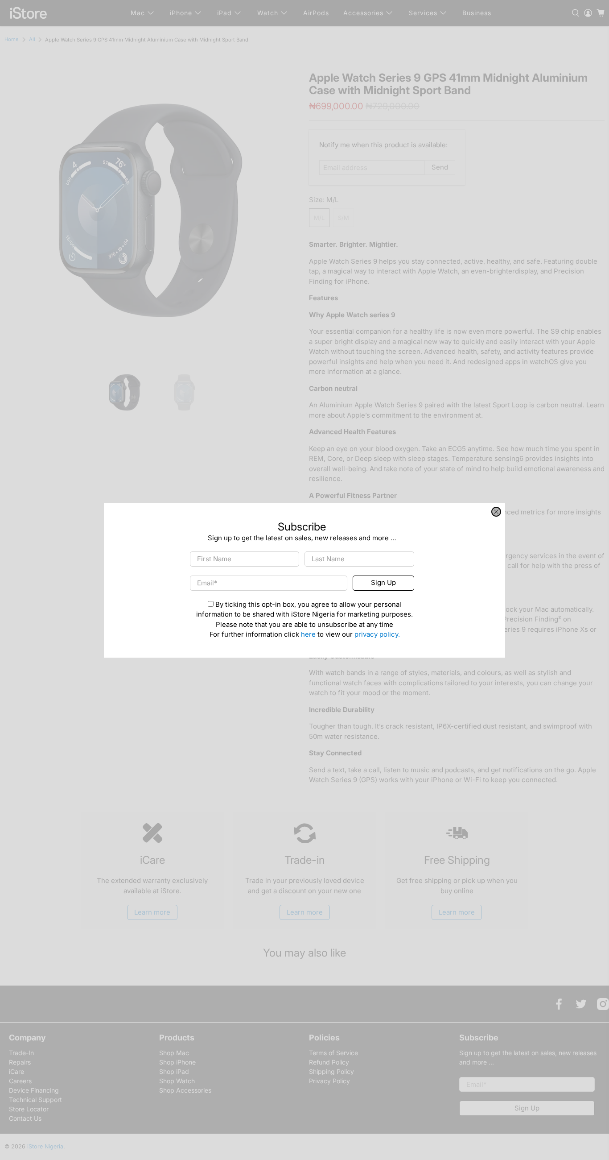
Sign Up (383, 582)
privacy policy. (377, 634)
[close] (496, 511)
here (308, 634)
